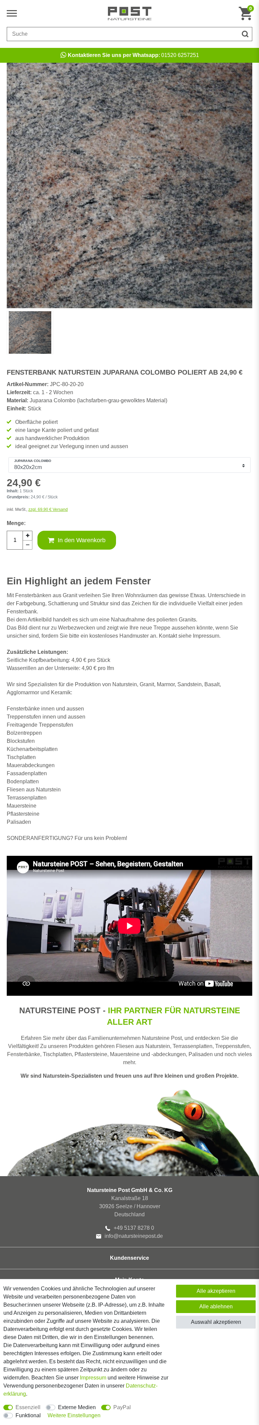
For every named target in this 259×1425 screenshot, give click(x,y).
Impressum (93, 1377)
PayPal (122, 1407)
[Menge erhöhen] (27, 535)
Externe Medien (77, 1407)
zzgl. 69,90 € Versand (48, 509)
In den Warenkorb (82, 540)
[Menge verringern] (27, 545)
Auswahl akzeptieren (216, 1322)
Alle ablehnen (216, 1306)
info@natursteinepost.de (134, 1236)
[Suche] (245, 34)
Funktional (28, 1415)
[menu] (13, 13)
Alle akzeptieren (216, 1291)
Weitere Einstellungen (74, 1415)
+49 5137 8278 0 (134, 1228)
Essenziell (28, 1407)
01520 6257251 (133, 55)
